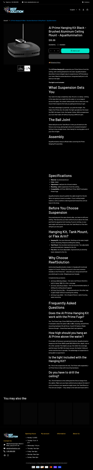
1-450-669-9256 (10, 451)
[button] (69, 56)
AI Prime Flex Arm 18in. (58, 290)
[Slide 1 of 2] (21, 68)
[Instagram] (8, 455)
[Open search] (80, 10)
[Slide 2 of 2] (27, 68)
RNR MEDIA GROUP (62, 463)
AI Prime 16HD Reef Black (59, 281)
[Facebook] (5, 455)
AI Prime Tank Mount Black (59, 285)
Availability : (52, 44)
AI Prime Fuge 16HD (57, 295)
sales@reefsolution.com (13, 448)
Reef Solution (33, 463)
